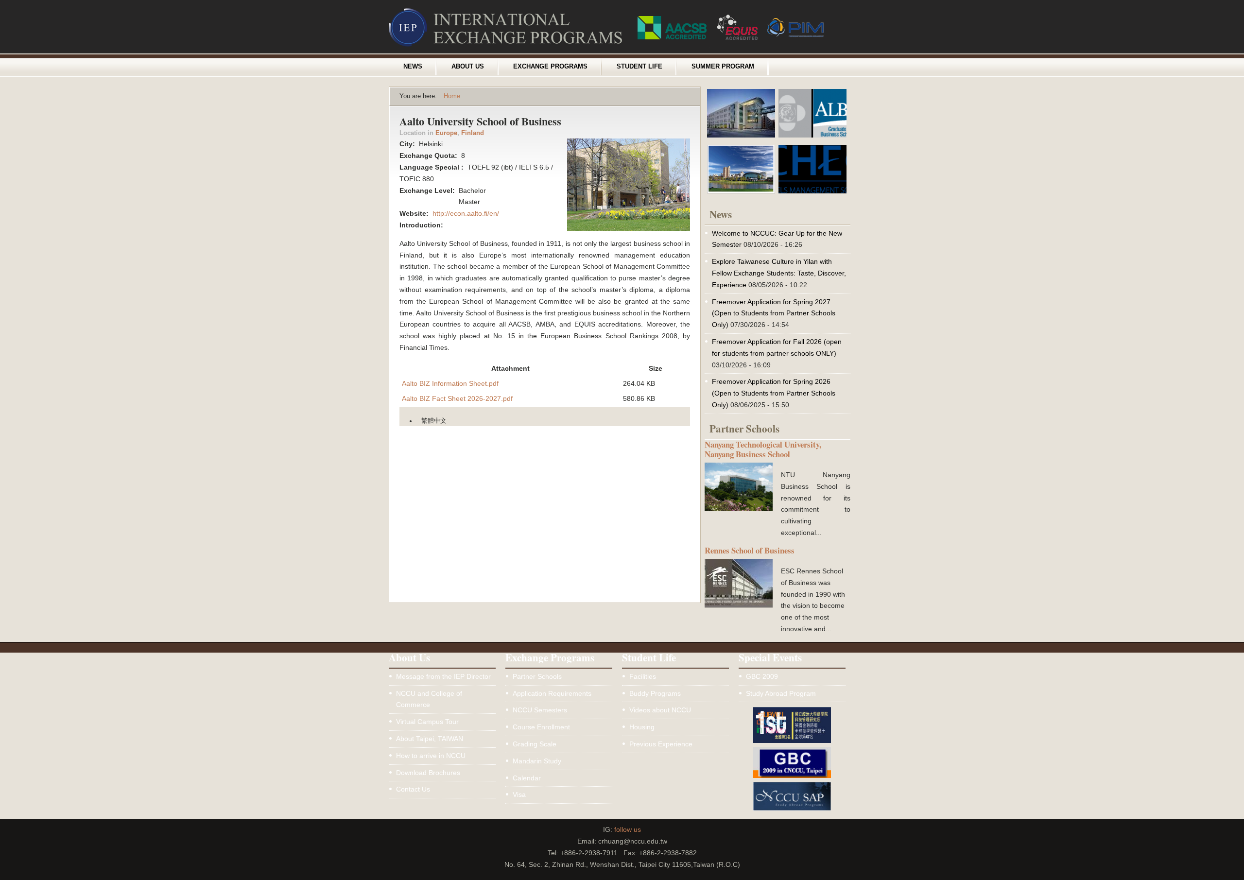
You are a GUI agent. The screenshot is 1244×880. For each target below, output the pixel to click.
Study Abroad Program (781, 693)
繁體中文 (434, 420)
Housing (642, 727)
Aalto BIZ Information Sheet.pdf (450, 383)
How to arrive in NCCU (431, 755)
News (412, 66)
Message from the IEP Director (443, 676)
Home (452, 96)
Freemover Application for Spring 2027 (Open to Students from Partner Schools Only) (773, 313)
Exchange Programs (550, 66)
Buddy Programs (655, 693)
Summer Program (722, 66)
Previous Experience (660, 744)
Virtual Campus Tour (427, 721)
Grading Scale (534, 744)
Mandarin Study (537, 761)
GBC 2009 (762, 676)
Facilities (642, 676)
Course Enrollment (541, 727)
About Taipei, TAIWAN (429, 738)
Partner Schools (537, 676)
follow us (627, 829)
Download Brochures (428, 772)
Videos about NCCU (660, 710)
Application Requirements (552, 693)
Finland (472, 133)
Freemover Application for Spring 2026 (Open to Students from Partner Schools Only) (773, 393)
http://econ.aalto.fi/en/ (465, 213)
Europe (446, 133)
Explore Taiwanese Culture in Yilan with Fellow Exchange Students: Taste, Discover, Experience (779, 273)
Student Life (639, 66)
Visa (519, 794)
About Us (467, 66)
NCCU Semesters (540, 710)
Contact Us (413, 789)
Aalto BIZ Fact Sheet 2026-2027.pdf (457, 398)
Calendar (527, 778)
